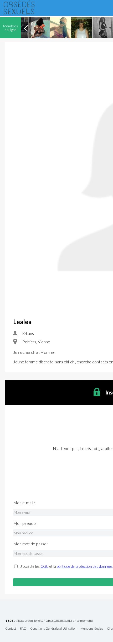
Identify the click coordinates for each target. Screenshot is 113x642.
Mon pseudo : (25, 523)
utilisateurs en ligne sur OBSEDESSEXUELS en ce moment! (49, 621)
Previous (26, 27)
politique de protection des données (85, 566)
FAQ (23, 628)
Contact (10, 628)
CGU (44, 566)
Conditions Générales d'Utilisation (53, 628)
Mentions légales (91, 628)
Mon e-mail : (24, 503)
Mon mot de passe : (30, 544)
